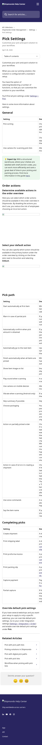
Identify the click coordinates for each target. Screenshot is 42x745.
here (28, 175)
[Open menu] (38, 4)
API (3, 732)
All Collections (7, 27)
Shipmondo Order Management (14, 30)
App (3, 728)
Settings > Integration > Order (23, 623)
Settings (32, 30)
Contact (5, 736)
